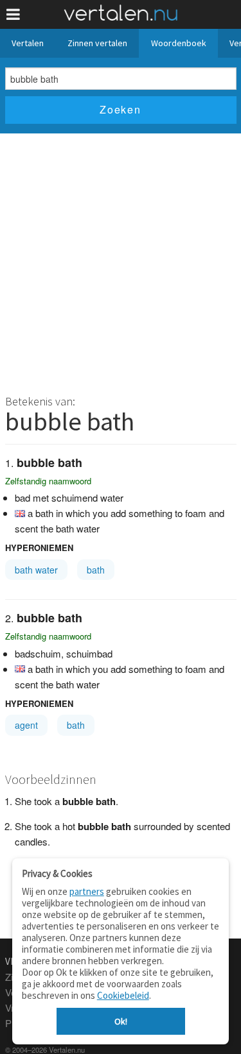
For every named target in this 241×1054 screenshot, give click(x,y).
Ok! (120, 1021)
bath (96, 569)
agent (26, 724)
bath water (36, 569)
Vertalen (28, 43)
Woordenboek (178, 43)
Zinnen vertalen (97, 43)
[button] (13, 14)
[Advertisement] (120, 260)
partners (86, 891)
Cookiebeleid (123, 995)
